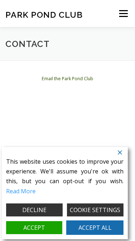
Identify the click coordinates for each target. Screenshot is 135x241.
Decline (34, 210)
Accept (34, 228)
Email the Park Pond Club (67, 79)
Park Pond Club (44, 14)
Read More (21, 191)
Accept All (95, 228)
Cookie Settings (95, 210)
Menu (123, 13)
